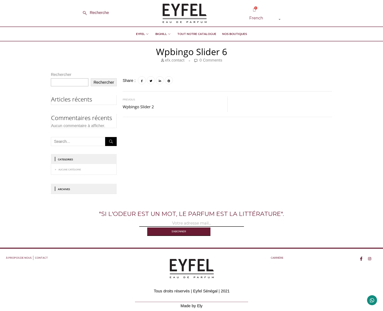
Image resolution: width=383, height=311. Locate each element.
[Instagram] (370, 259)
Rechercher (61, 74)
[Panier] (254, 10)
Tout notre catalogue (196, 34)
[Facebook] (142, 80)
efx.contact (175, 60)
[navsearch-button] (85, 13)
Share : (129, 80)
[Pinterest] (169, 80)
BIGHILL (161, 34)
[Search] (111, 141)
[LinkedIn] (160, 80)
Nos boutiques (234, 34)
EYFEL (140, 34)
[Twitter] (151, 80)
